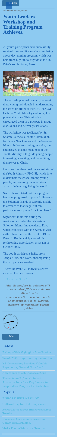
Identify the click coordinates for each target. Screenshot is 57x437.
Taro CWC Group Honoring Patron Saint (28, 358)
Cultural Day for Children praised (24, 404)
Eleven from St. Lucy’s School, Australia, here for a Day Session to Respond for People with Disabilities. (25, 383)
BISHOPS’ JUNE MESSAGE (20, 399)
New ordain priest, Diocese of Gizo (24, 373)
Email (23, 280)
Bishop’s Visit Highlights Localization (26, 353)
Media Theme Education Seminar (23, 428)
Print (10, 280)
